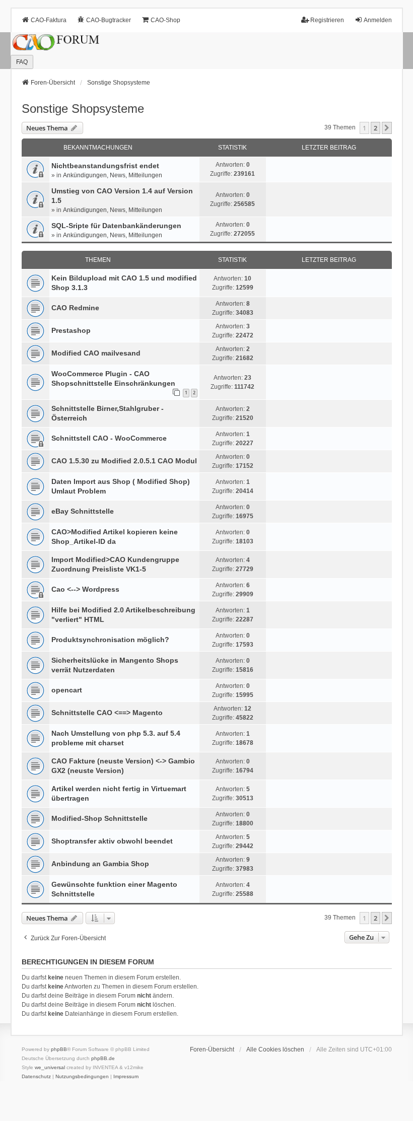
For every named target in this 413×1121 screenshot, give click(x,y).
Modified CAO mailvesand (96, 353)
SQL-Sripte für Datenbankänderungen (116, 226)
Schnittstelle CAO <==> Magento (107, 713)
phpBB (59, 1049)
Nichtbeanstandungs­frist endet (105, 166)
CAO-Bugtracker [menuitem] (108, 20)
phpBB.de (103, 1058)
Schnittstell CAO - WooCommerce (109, 438)
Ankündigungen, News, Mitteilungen (112, 175)
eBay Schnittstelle (82, 511)
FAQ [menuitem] (22, 61)
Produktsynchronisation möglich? (110, 640)
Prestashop (71, 330)
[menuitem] (36, 1076)
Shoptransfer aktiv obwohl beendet (112, 841)
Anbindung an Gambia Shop (100, 864)
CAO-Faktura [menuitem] (48, 20)
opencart (66, 690)
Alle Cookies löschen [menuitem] (275, 1049)
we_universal (50, 1067)
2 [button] (375, 127)
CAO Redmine (75, 308)
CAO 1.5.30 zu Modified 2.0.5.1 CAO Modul (124, 461)
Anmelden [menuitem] (378, 20)
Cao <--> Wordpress (85, 589)
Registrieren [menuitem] (327, 20)
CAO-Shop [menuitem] (165, 20)
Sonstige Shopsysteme (83, 108)
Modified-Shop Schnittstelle (99, 818)
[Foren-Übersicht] (206, 51)
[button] (387, 128)
